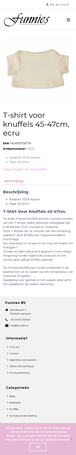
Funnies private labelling (23, 415)
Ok (38, 446)
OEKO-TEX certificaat (21, 366)
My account (59, 4)
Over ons (14, 346)
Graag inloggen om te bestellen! (25, 169)
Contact (14, 353)
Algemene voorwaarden (22, 359)
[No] (71, 439)
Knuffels (13, 409)
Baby (12, 396)
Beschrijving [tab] (14, 181)
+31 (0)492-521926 (20, 319)
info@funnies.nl (19, 325)
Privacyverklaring (19, 372)
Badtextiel (14, 402)
